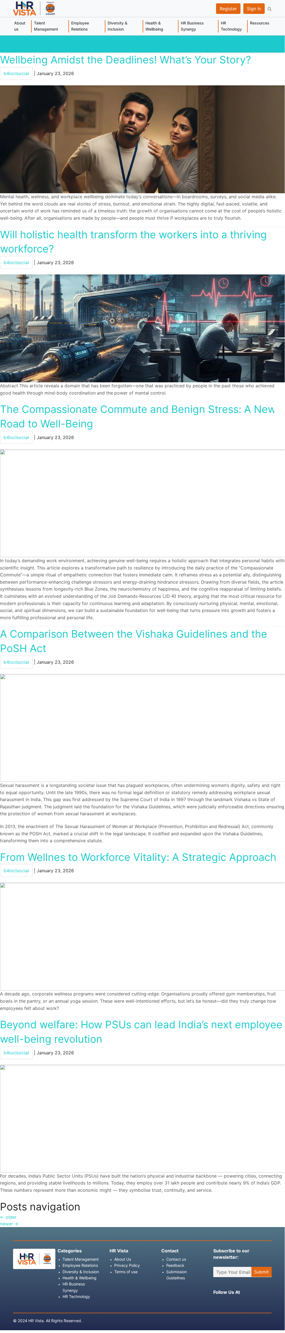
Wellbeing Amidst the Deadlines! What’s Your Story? (125, 59)
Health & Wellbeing (154, 26)
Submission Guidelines (176, 1274)
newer (9, 1224)
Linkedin (247, 1302)
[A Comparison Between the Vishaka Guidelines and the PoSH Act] (142, 727)
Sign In (254, 8)
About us (19, 26)
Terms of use (126, 1271)
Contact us (176, 1259)
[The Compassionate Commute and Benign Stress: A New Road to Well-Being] (142, 503)
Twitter (236, 1302)
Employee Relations (80, 26)
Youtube (257, 1302)
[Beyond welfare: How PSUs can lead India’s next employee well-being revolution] (142, 1118)
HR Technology (231, 26)
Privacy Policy (127, 1265)
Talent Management (46, 26)
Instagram (226, 1302)
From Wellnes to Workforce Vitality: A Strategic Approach (138, 857)
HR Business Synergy (192, 26)
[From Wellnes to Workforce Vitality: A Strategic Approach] (142, 936)
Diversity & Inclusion (117, 26)
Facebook (216, 1302)
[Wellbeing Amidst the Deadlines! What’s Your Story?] (142, 139)
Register (228, 8)
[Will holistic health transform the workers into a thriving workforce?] (142, 328)
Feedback (175, 1265)
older (8, 1217)
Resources (259, 23)
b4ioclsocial (34, 43)
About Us (122, 1259)
